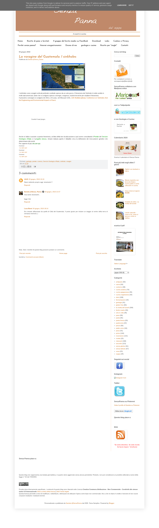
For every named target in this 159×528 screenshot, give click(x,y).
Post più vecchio (101, 253)
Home (20, 41)
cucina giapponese (122, 292)
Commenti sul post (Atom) (35, 257)
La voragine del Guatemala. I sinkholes (47, 56)
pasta (118, 318)
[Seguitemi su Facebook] (119, 369)
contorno (119, 287)
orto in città (120, 313)
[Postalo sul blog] (24, 166)
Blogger (111, 503)
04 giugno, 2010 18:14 (40, 208)
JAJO (26, 179)
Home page (63, 253)
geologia (28, 161)
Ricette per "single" (108, 45)
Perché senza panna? (27, 45)
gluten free (119, 305)
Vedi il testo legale (63, 491)
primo (118, 333)
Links (107, 41)
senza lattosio (120, 349)
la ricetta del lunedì (122, 307)
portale (34, 161)
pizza (118, 331)
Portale (96, 137)
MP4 (23, 148)
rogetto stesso (41, 139)
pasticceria (119, 323)
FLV (20, 148)
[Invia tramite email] (22, 166)
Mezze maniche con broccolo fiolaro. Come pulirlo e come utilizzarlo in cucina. (132, 182)
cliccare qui (36, 143)
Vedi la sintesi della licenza (46, 491)
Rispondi (27, 185)
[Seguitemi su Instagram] (120, 378)
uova (117, 351)
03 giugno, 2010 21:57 (52, 192)
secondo (119, 343)
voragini (68, 161)
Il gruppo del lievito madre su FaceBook (70, 41)
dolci (117, 297)
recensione (120, 336)
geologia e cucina (88, 45)
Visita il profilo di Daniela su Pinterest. (127, 405)
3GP (26, 148)
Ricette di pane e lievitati (38, 41)
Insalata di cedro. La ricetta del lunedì (132, 202)
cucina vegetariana (122, 295)
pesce (118, 325)
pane (118, 315)
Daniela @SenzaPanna (74, 503)
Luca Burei (28, 208)
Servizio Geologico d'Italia (51, 161)
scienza (39, 161)
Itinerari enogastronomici (50, 45)
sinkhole (62, 161)
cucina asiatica (121, 289)
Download (96, 41)
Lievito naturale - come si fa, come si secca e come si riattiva (131, 215)
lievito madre (120, 310)
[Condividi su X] (26, 166)
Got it (131, 5)
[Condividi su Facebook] (28, 166)
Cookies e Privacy (121, 41)
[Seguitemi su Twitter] (119, 396)
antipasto (119, 282)
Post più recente (25, 253)
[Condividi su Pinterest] (30, 166)
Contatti (124, 45)
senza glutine (120, 346)
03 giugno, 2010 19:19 (36, 179)
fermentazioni (120, 300)
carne (118, 284)
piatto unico (120, 328)
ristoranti (119, 341)
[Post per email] (34, 166)
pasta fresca (120, 320)
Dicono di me (71, 45)
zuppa (118, 354)
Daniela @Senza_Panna (33, 192)
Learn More (121, 5)
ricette (118, 338)
